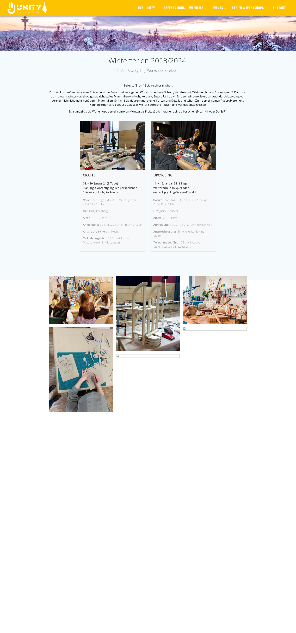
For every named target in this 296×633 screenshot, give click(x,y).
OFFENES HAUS (174, 8)
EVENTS (217, 8)
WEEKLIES (196, 8)
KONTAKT (279, 8)
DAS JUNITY (146, 8)
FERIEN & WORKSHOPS (248, 8)
